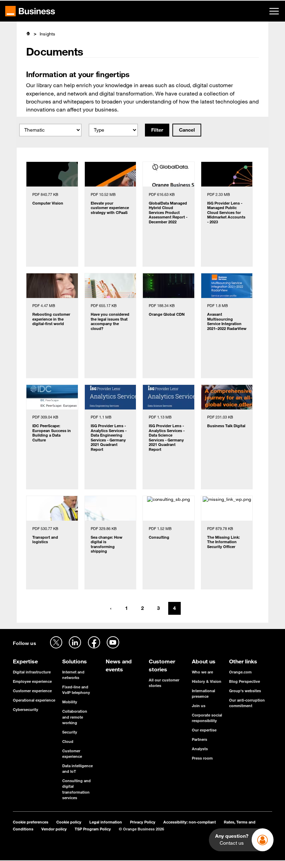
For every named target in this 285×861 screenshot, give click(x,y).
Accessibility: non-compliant (189, 822)
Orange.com (240, 671)
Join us (198, 705)
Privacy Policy (142, 822)
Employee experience (32, 681)
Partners (199, 739)
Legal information (105, 822)
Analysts (200, 748)
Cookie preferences (30, 822)
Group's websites (245, 690)
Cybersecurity (25, 709)
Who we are (202, 671)
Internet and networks (73, 674)
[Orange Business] (30, 11)
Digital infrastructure (32, 671)
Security (69, 732)
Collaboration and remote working (74, 717)
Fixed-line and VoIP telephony (76, 689)
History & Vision (206, 681)
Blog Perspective (244, 681)
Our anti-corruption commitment (247, 702)
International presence (203, 693)
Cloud (67, 741)
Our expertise (204, 729)
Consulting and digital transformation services (76, 789)
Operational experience (34, 700)
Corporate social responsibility (207, 717)
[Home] (28, 33)
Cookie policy (68, 822)
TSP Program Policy (93, 828)
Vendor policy (54, 828)
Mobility (69, 701)
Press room (202, 758)
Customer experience (32, 690)
